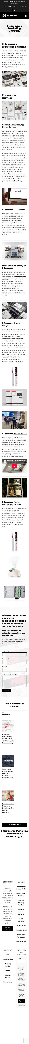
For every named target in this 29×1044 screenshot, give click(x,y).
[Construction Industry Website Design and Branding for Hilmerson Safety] (8, 761)
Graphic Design (21, 925)
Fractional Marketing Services (21, 912)
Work (7, 954)
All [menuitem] (3, 712)
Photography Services (11, 504)
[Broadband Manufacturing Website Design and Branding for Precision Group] (8, 726)
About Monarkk (8, 959)
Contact (7, 970)
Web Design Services (13, 126)
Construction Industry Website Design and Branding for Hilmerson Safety (7, 773)
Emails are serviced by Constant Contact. (21, 994)
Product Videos (20, 434)
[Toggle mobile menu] (26, 16)
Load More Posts (14, 824)
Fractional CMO (21, 941)
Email (19, 958)
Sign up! (21, 1001)
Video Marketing (21, 930)
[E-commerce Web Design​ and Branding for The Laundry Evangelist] (8, 795)
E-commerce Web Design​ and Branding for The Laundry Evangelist (8, 808)
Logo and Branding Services (21, 903)
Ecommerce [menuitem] (6, 714)
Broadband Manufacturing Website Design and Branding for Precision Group (8, 738)
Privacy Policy (8, 982)
